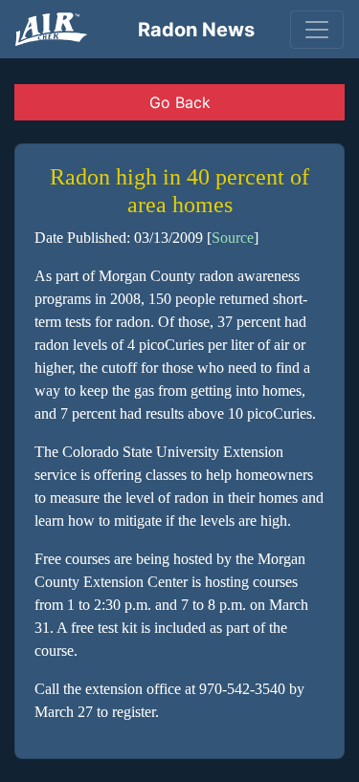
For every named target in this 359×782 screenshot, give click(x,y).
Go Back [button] (180, 102)
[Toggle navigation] (317, 30)
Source (233, 237)
